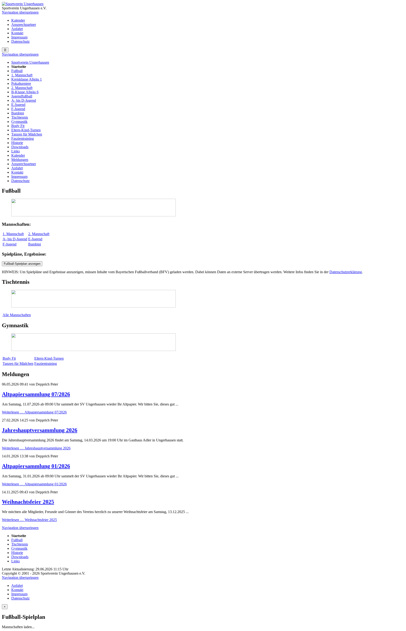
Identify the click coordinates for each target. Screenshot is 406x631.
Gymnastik (19, 122)
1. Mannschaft (21, 75)
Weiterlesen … (34, 412)
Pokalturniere (21, 84)
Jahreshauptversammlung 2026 (39, 430)
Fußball (17, 71)
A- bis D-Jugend (23, 100)
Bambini (17, 113)
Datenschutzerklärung (345, 272)
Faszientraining (22, 138)
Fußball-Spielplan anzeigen (22, 263)
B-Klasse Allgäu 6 (25, 92)
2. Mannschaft (21, 88)
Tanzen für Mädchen (26, 134)
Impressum (19, 37)
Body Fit (17, 126)
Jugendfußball (21, 96)
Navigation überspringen (20, 12)
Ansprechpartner (23, 25)
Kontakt (17, 33)
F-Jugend (18, 109)
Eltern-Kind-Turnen (26, 130)
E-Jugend (18, 105)
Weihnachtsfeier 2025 (28, 502)
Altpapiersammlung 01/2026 (36, 466)
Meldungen (19, 160)
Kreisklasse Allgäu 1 (26, 79)
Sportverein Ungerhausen (30, 62)
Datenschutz (20, 41)
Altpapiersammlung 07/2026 (36, 394)
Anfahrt (17, 29)
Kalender (18, 20)
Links (15, 151)
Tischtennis (19, 117)
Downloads (19, 147)
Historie (17, 143)
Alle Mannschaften (17, 315)
